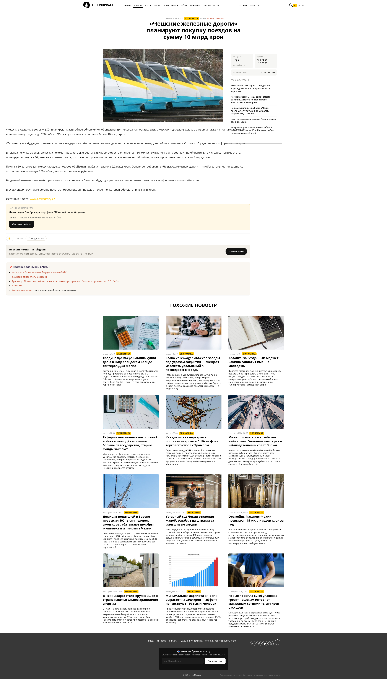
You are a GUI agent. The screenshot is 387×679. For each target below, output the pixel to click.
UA (302, 5)
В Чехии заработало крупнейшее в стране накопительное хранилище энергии (130, 600)
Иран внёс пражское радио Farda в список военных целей (253, 120)
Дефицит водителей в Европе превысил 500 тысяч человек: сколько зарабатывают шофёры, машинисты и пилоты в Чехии (128, 522)
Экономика (191, 18)
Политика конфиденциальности (220, 641)
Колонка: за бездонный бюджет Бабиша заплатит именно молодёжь (253, 362)
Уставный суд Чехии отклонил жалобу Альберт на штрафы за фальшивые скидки (190, 520)
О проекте (161, 641)
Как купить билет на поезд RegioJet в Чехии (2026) (39, 272)
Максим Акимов (215, 18)
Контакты (172, 641)
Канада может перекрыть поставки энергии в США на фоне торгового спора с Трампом (192, 441)
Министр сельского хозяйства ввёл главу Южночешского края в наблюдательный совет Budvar (255, 441)
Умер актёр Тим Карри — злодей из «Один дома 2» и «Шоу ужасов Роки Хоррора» (250, 88)
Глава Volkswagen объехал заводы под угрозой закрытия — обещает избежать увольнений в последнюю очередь (193, 364)
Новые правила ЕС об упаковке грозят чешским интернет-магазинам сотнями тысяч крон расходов (253, 602)
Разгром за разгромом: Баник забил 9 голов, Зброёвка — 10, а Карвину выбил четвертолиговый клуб (252, 130)
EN (299, 5)
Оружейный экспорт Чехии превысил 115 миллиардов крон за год (256, 520)
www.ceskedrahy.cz (42, 199)
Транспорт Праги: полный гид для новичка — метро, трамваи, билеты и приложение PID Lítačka (65, 281)
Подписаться (236, 251)
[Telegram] (277, 644)
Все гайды (17, 285)
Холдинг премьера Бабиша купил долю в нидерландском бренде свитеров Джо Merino (129, 362)
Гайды (151, 641)
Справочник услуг (22, 289)
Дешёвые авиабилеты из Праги (29, 276)
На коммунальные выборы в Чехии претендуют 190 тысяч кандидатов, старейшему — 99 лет (250, 110)
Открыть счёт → (21, 224)
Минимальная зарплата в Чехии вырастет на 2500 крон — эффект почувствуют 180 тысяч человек (192, 600)
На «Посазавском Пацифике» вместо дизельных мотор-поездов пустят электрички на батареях (250, 99)
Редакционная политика (191, 641)
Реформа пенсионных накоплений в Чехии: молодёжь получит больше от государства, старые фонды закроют (130, 443)
